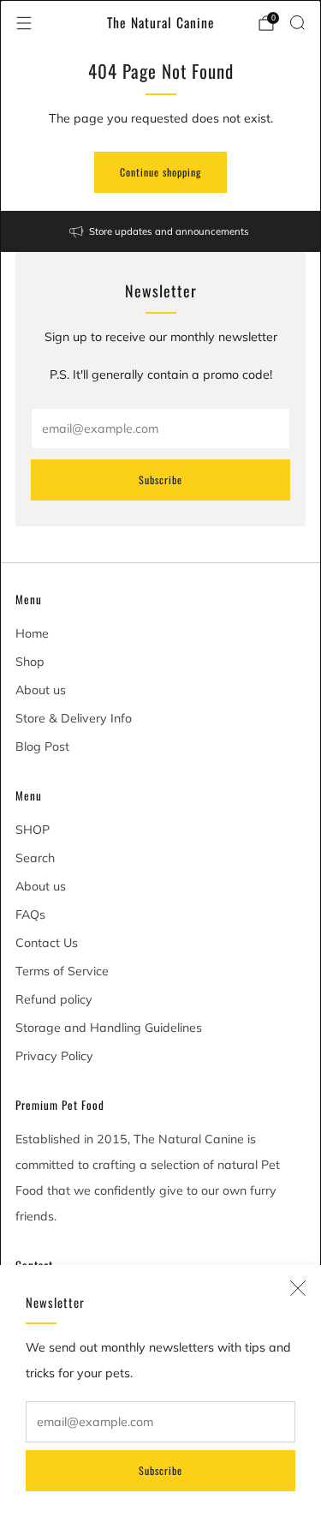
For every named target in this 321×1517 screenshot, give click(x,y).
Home (32, 633)
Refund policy (53, 999)
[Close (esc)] (298, 1288)
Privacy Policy (54, 1056)
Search (35, 858)
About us (40, 690)
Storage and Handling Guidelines (108, 1027)
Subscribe (160, 1470)
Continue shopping (160, 172)
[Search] (297, 22)
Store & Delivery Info (73, 718)
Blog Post (42, 746)
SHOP (32, 829)
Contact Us (46, 942)
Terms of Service (62, 971)
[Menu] (24, 23)
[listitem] (161, 231)
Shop (30, 661)
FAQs (30, 914)
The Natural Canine (161, 23)
